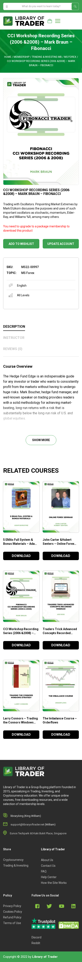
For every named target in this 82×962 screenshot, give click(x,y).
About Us (47, 860)
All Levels (23, 295)
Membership (21, 56)
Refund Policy (12, 917)
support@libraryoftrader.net (27, 824)
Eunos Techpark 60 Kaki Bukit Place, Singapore (38, 833)
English (21, 285)
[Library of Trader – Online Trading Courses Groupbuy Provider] (23, 21)
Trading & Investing (15, 865)
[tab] (41, 327)
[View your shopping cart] (50, 21)
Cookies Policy (12, 911)
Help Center (49, 877)
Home (7, 56)
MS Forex (70, 56)
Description (14, 327)
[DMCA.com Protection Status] (68, 925)
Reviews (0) (12, 349)
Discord (36, 937)
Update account (60, 244)
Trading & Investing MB (47, 56)
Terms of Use (12, 923)
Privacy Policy (12, 906)
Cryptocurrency (13, 859)
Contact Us (48, 865)
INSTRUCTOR (13, 338)
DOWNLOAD (21, 556)
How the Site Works (54, 882)
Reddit (36, 943)
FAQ (43, 871)
